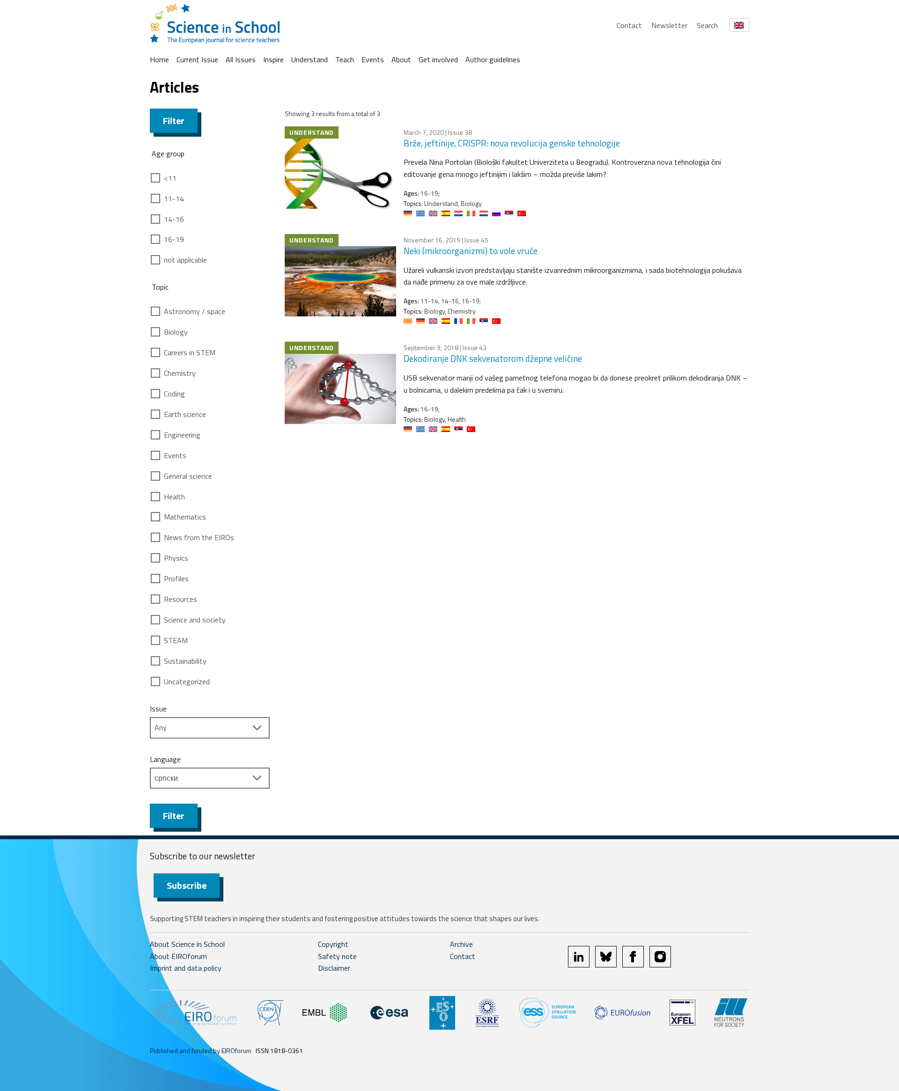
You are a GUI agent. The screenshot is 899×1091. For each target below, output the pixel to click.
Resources (180, 599)
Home (159, 59)
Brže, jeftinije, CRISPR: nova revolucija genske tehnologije (512, 143)
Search (707, 25)
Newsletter (669, 25)
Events (372, 59)
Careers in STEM (189, 352)
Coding (174, 393)
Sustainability (185, 660)
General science (188, 476)
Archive (461, 944)
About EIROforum (178, 956)
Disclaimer (334, 968)
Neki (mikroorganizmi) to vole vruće (471, 250)
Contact (629, 25)
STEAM (176, 640)
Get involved (438, 59)
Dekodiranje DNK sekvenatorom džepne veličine (493, 358)
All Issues (241, 59)
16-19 (174, 239)
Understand (309, 59)
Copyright (333, 944)
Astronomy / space (194, 311)
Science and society (195, 619)
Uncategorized (187, 681)
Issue (158, 708)
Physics (176, 558)
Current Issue (197, 59)
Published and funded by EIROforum (200, 1050)
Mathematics (185, 516)
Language (165, 759)
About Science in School (187, 944)
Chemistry (180, 373)
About (401, 59)
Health (174, 496)
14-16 (174, 219)
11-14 (174, 198)
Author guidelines (492, 59)
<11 (170, 177)
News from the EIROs (199, 537)
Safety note (337, 956)
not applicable (185, 259)
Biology (176, 331)
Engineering (182, 434)
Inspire (273, 59)
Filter (173, 120)
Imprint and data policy (185, 968)
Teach (344, 59)
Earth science (185, 414)
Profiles (176, 578)
